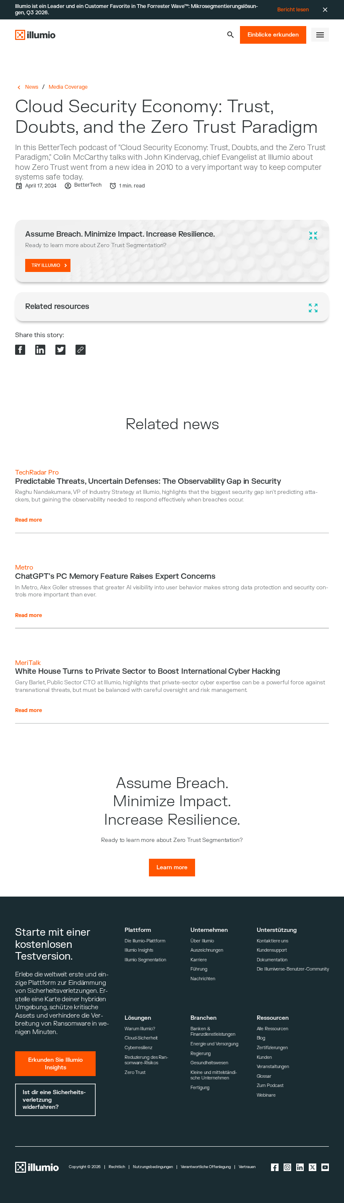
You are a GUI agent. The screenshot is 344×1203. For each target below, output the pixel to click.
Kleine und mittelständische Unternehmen (213, 1075)
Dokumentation (272, 960)
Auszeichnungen (206, 950)
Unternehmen (209, 930)
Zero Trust (135, 1072)
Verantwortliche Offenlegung (206, 1167)
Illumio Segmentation (145, 960)
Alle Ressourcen (272, 1029)
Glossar (264, 1076)
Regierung (200, 1053)
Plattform (138, 930)
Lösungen (138, 1017)
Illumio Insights (139, 950)
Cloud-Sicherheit (141, 1038)
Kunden (264, 1057)
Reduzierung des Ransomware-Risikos (146, 1060)
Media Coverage (68, 87)
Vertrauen (247, 1167)
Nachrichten (202, 978)
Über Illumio (202, 941)
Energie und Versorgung (214, 1044)
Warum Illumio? (140, 1029)
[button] (230, 34)
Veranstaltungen (273, 1066)
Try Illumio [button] (45, 265)
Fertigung (199, 1087)
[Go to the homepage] (35, 35)
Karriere (198, 960)
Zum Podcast (270, 1085)
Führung (198, 969)
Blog (261, 1038)
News (31, 87)
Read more (28, 520)
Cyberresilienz (138, 1047)
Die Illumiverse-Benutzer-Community (293, 969)
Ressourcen (273, 1017)
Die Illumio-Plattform (145, 941)
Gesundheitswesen (209, 1063)
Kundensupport (272, 950)
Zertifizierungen (272, 1047)
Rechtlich (117, 1167)
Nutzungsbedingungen (153, 1167)
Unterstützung (277, 930)
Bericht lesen (293, 9)
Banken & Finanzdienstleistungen (212, 1031)
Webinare (266, 1095)
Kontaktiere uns (272, 941)
